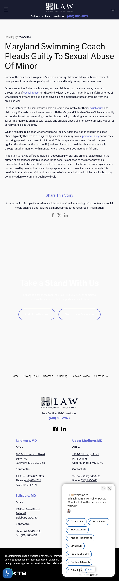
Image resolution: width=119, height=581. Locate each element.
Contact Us (101, 376)
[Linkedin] (66, 215)
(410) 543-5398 (32, 531)
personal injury (90, 136)
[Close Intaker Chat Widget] (109, 488)
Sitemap (48, 376)
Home (15, 376)
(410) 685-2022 (78, 16)
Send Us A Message (79, 314)
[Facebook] (53, 215)
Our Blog (62, 376)
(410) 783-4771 (29, 484)
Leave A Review (81, 376)
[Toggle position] (103, 488)
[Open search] (113, 10)
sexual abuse (30, 92)
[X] (59, 215)
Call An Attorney (37, 314)
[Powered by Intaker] (94, 575)
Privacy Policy (31, 376)
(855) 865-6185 (35, 476)
